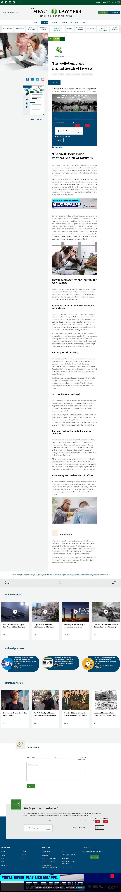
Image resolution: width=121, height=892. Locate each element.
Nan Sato (21, 664)
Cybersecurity (20, 28)
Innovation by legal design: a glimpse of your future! (64, 659)
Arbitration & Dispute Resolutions (103, 28)
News (36, 22)
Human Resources (115, 28)
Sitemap (24, 852)
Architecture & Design (43, 28)
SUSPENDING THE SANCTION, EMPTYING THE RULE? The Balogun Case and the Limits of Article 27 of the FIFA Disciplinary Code (14, 712)
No (77, 126)
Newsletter (114, 13)
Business (69, 28)
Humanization (7, 28)
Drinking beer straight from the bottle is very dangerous (75, 712)
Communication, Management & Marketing (57, 28)
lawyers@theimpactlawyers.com (91, 849)
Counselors (4, 863)
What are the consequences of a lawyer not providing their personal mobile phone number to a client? (45, 712)
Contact (24, 849)
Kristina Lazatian (64, 663)
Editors (3, 860)
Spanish (87, 123)
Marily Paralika (104, 663)
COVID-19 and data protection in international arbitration (106, 659)
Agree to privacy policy (63, 136)
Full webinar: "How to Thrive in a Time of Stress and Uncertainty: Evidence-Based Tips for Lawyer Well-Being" (106, 626)
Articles (45, 22)
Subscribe (103, 13)
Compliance (90, 28)
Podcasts (74, 22)
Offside (85, 22)
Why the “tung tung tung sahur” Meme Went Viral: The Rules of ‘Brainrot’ (105, 712)
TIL (59, 55)
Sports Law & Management (31, 28)
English (77, 123)
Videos (64, 22)
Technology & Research (79, 28)
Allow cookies (80, 887)
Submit (59, 140)
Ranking (55, 22)
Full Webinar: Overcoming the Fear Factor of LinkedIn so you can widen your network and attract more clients (14, 626)
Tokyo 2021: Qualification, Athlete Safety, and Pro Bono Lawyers (44, 626)
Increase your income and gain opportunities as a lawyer (74, 626)
